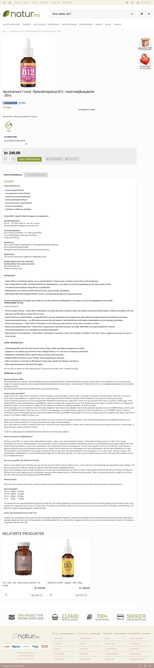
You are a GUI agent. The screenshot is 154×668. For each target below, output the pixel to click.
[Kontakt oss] (141, 13)
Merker (57, 649)
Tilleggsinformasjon (36, 175)
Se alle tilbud (59, 659)
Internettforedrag (111, 649)
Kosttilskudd (84, 649)
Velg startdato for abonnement (14, 141)
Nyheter (26, 2)
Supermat (83, 643)
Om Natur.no (59, 643)
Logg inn (132, 4)
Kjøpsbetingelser (135, 654)
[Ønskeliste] (126, 2)
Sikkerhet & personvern (137, 659)
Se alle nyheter (59, 654)
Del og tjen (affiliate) (112, 654)
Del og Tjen (56, 2)
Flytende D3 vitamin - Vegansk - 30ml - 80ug (64, 583)
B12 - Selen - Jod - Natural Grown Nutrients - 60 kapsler (21, 584)
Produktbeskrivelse (13, 175)
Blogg (107, 638)
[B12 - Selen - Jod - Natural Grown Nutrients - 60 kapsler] (24, 559)
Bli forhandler (67, 2)
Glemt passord (134, 643)
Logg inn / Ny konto (136, 638)
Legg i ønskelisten (55, 159)
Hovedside (58, 638)
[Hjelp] (148, 13)
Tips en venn (73, 159)
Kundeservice (134, 649)
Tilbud (34, 2)
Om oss (17, 2)
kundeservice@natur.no (26, 652)
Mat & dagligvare (85, 638)
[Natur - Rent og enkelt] (24, 12)
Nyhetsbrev (44, 2)
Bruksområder (110, 643)
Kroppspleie (84, 654)
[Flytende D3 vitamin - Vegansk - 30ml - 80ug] (68, 559)
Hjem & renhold (85, 659)
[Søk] (132, 13)
